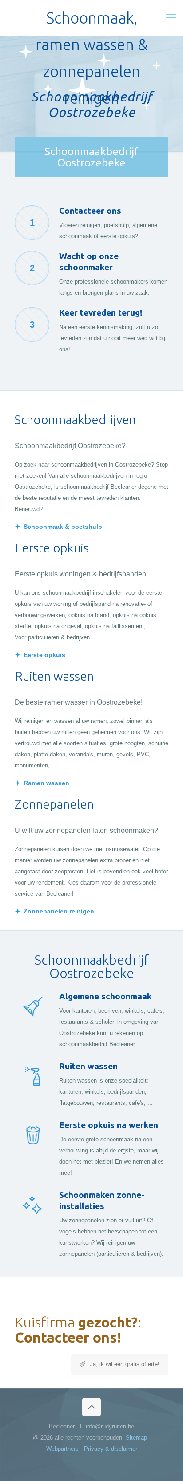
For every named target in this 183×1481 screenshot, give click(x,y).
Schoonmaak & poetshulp (63, 526)
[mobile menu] (171, 15)
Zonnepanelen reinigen (59, 911)
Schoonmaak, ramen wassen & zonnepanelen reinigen (92, 20)
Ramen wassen (46, 783)
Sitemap (136, 1437)
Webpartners (62, 1448)
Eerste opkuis (44, 654)
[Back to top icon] (91, 1407)
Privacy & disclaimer (110, 1448)
